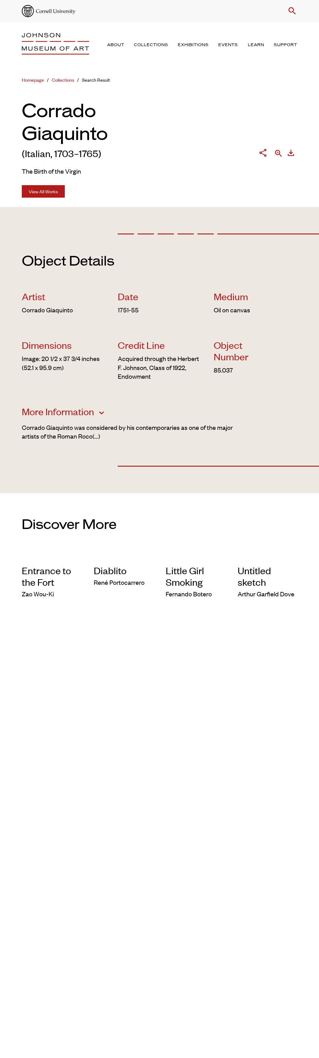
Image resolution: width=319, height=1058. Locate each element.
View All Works (43, 191)
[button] (291, 11)
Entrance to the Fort (46, 576)
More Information (59, 411)
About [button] (115, 45)
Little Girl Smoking (185, 576)
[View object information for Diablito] (123, 555)
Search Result (96, 79)
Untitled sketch (254, 576)
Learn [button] (256, 45)
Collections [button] (151, 45)
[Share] (263, 154)
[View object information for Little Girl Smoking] (195, 555)
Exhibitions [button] (193, 45)
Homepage (33, 79)
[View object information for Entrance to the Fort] (51, 555)
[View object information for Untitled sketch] (267, 555)
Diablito (110, 570)
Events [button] (228, 45)
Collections (63, 79)
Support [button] (285, 45)
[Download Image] (291, 154)
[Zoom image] (278, 154)
